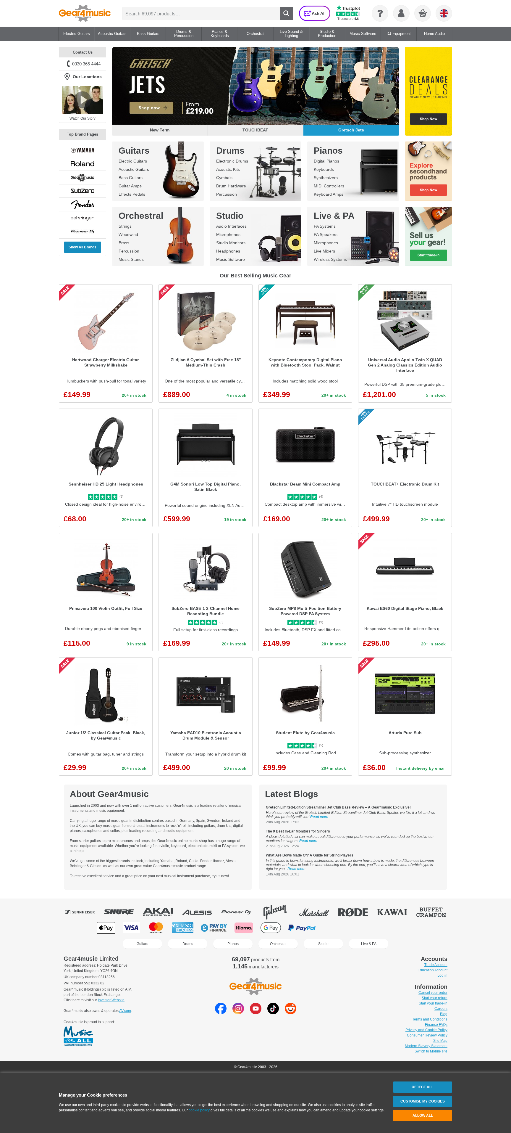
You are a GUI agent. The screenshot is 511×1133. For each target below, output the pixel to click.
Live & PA (334, 216)
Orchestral (141, 216)
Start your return (434, 998)
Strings (125, 226)
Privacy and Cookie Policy (426, 1030)
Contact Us (83, 52)
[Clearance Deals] (428, 91)
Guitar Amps (130, 186)
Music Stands (131, 259)
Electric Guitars (133, 161)
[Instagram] (238, 1012)
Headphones (228, 251)
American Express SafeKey (394, 927)
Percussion (226, 194)
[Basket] (423, 13)
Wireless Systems (330, 259)
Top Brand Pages (82, 134)
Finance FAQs (436, 1025)
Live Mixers (324, 251)
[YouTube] (255, 1012)
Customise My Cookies (422, 1101)
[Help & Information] (380, 13)
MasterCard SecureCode (335, 927)
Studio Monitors (230, 242)
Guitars (134, 150)
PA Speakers (325, 234)
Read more (319, 817)
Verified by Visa (365, 927)
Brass (124, 242)
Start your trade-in (433, 1003)
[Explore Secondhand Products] (428, 171)
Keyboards (324, 169)
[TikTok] (273, 1012)
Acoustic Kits (228, 169)
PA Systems (325, 226)
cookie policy (199, 1110)
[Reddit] (290, 1012)
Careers (440, 1009)
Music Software (230, 259)
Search (286, 13)
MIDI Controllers (329, 186)
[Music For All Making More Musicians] (78, 1036)
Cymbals (224, 177)
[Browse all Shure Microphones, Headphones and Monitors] (123, 912)
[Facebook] (221, 1012)
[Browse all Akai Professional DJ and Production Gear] (162, 912)
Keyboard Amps (328, 194)
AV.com (125, 1011)
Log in (442, 975)
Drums (230, 150)
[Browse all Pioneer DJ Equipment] (240, 912)
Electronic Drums (232, 161)
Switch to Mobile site (431, 1051)
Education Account (432, 970)
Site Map (440, 1041)
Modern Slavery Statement (426, 1046)
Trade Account (435, 965)
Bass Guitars (131, 177)
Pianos (328, 150)
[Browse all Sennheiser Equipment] (84, 912)
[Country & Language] (444, 13)
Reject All (423, 1087)
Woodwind (128, 234)
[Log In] (401, 13)
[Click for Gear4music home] (85, 13)
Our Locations (87, 76)
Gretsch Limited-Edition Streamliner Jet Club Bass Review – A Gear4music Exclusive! (338, 807)
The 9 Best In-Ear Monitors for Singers (298, 831)
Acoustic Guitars (134, 169)
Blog (443, 1014)
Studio (229, 216)
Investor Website (111, 1000)
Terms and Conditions (429, 1019)
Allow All (423, 1115)
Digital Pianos (326, 161)
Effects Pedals (132, 194)
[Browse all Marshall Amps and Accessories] (318, 912)
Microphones (228, 234)
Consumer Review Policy (427, 1035)
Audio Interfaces (231, 226)
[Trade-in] (428, 236)
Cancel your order (432, 993)
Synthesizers (326, 177)
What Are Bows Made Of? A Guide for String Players (309, 855)
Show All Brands (82, 247)
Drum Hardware (231, 186)
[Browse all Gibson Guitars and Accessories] (279, 912)
